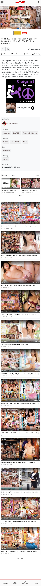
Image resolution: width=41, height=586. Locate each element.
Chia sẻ (28, 54)
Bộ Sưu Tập (25, 583)
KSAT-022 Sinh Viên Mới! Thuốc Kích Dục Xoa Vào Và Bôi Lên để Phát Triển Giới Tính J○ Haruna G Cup (19, 433)
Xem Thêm (20, 558)
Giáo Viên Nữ (15, 142)
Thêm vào (6, 54)
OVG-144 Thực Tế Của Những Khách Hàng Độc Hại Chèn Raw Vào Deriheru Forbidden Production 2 (18, 522)
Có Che (5, 159)
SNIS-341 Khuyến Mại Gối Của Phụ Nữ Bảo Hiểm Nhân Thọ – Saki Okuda (19, 492)
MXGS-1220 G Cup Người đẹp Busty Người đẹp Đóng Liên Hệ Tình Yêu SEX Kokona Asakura (18, 374)
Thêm (36, 175)
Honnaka (6, 150)
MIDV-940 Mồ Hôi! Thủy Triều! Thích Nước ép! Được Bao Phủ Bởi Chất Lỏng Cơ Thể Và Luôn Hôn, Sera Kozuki (19, 256)
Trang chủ (5, 583)
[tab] (19, 195)
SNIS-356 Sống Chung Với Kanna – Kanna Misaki (14, 344)
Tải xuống (37, 54)
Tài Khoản (35, 583)
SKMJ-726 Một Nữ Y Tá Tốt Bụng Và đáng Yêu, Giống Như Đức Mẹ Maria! (19, 226)
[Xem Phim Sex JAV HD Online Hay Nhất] (20, 2)
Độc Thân (16, 133)
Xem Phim (14, 583)
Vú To (25, 142)
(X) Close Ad (20, 8)
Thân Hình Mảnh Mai (30, 133)
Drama (5, 142)
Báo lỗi (14, 54)
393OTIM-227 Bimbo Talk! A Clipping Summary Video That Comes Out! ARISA (17, 285)
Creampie (6, 133)
